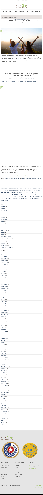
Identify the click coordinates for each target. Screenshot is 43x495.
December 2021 (4, 359)
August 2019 (3, 418)
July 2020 (3, 396)
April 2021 (3, 377)
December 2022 (4, 333)
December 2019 (4, 411)
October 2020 (4, 390)
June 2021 (3, 372)
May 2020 (3, 400)
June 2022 (3, 346)
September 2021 (4, 366)
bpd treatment (10, 68)
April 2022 (3, 351)
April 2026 (3, 254)
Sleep (18, 196)
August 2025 (3, 264)
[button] (8, 5)
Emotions (19, 190)
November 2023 (4, 310)
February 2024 (4, 303)
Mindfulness (23, 192)
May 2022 (3, 349)
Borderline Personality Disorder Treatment (21, 19)
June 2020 (3, 398)
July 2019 (3, 420)
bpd (8, 179)
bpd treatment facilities (17, 68)
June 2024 (3, 295)
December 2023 (4, 308)
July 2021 (3, 370)
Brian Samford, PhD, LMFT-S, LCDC (16, 16)
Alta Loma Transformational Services (27, 78)
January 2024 (4, 305)
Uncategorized (4, 245)
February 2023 (4, 329)
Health (26, 190)
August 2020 (3, 394)
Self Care (15, 196)
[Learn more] (33, 487)
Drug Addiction (14, 190)
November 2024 (4, 284)
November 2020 (4, 388)
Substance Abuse (38, 196)
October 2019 (3, 416)
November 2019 (4, 413)
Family (2, 221)
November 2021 (4, 362)
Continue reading (21, 174)
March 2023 (3, 327)
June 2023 (3, 321)
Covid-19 (3, 190)
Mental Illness (16, 179)
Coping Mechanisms (38, 188)
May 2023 (3, 323)
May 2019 (3, 424)
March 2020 (3, 405)
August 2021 (3, 368)
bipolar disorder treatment (13, 188)
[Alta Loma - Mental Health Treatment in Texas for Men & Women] (21, 6)
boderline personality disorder (27, 178)
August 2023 (3, 316)
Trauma (25, 198)
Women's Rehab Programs (6, 247)
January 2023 (4, 331)
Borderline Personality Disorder (27, 67)
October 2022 (4, 338)
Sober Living (3, 241)
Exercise (23, 190)
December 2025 (4, 256)
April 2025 (3, 273)
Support (10, 198)
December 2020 (4, 385)
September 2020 (4, 392)
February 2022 (4, 355)
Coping (33, 188)
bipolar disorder (4, 188)
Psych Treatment (4, 230)
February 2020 (4, 407)
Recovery (15, 195)
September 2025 (4, 262)
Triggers (6, 200)
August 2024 (3, 290)
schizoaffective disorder (6, 236)
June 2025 (3, 269)
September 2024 (4, 288)
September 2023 (4, 314)
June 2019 (3, 422)
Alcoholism (3, 208)
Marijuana (29, 190)
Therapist (18, 198)
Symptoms (15, 198)
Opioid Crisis (37, 192)
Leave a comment (39, 68)
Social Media (25, 196)
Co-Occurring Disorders (22, 188)
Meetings (3, 223)
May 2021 (3, 375)
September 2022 (4, 340)
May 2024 (3, 297)
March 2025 (3, 275)
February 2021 (4, 381)
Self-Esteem (11, 196)
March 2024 (3, 301)
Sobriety (21, 196)
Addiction (3, 206)
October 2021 (3, 364)
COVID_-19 (3, 215)
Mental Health (11, 179)
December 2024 (4, 282)
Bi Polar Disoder (4, 210)
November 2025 (4, 258)
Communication (28, 188)
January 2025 (4, 279)
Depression (8, 190)
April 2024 (3, 299)
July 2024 (3, 292)
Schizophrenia (35, 194)
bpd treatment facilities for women (27, 68)
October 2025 (4, 260)
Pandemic (3, 194)
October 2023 (4, 312)
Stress (32, 196)
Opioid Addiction (31, 192)
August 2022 (3, 342)
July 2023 (3, 318)
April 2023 (3, 325)
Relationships (24, 194)
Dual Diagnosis (4, 219)
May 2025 (3, 271)
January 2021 (4, 383)
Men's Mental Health (35, 190)
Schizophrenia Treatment (5, 196)
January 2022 (4, 357)
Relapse (19, 194)
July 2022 (3, 344)
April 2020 (3, 403)
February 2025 (4, 277)
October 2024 (4, 286)
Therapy (22, 198)
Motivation (26, 192)
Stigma (29, 196)
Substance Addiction (4, 198)
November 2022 (4, 336)
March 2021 (3, 379)
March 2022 (3, 353)
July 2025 (3, 267)
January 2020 (4, 409)
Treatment (30, 198)
